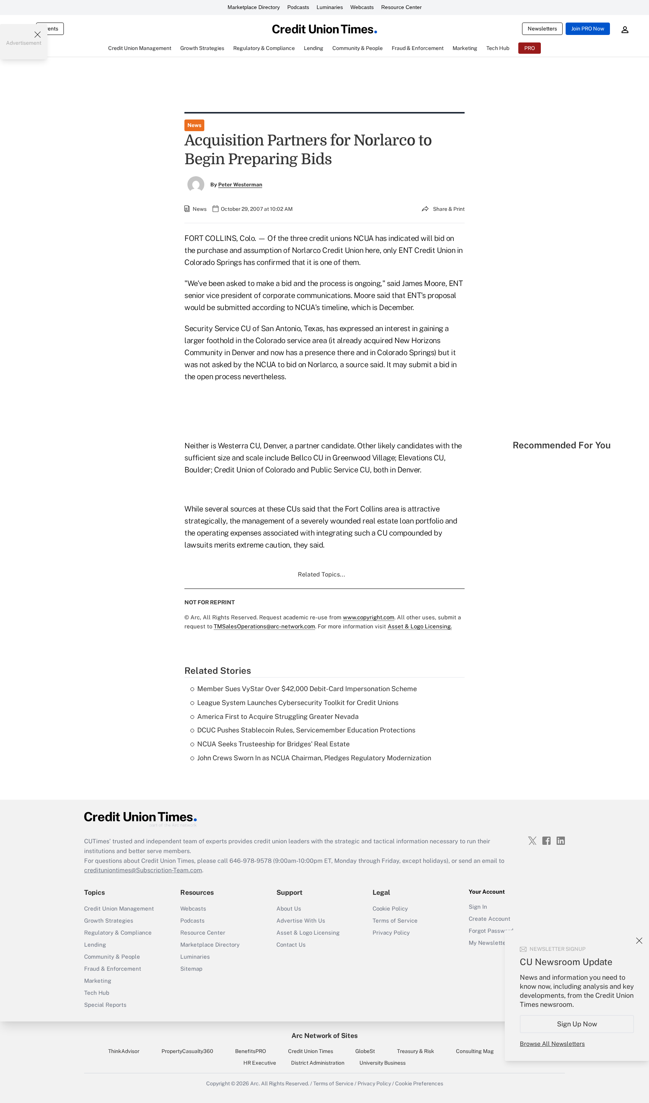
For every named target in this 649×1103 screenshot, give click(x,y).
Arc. (255, 1083)
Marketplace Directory (254, 7)
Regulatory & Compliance (118, 932)
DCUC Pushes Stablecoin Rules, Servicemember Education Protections (306, 730)
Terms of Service (395, 920)
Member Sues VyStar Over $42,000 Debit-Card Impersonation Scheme (307, 689)
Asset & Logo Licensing (308, 932)
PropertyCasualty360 (187, 1051)
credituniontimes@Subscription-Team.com (143, 870)
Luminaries (330, 7)
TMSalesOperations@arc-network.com (264, 626)
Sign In (478, 906)
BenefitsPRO (250, 1051)
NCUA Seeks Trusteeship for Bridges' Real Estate (273, 744)
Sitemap (191, 968)
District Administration (317, 1063)
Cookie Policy (390, 908)
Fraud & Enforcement (112, 968)
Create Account (489, 918)
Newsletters (542, 29)
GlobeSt (365, 1051)
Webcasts (362, 7)
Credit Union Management (119, 908)
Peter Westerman (240, 185)
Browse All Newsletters (552, 1043)
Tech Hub (96, 993)
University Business (382, 1063)
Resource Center (401, 7)
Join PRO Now (587, 29)
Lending (95, 944)
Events (50, 29)
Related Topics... (321, 574)
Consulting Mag (475, 1051)
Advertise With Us (300, 920)
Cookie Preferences (419, 1083)
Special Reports (105, 1005)
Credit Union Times (310, 1051)
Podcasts (298, 7)
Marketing (97, 980)
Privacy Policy (391, 932)
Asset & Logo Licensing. (420, 626)
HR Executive (259, 1063)
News (194, 125)
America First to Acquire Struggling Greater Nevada (278, 716)
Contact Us (291, 944)
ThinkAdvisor (123, 1051)
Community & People (112, 956)
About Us (288, 908)
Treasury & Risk (415, 1051)
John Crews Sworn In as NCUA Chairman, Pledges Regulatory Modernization (314, 758)
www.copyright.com (368, 617)
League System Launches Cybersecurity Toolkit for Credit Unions (297, 703)
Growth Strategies (108, 920)
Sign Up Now (577, 1024)
